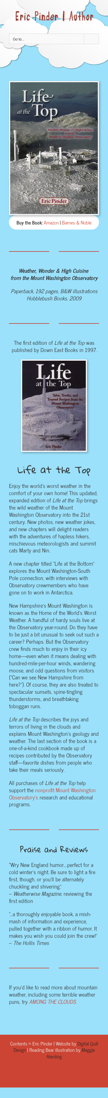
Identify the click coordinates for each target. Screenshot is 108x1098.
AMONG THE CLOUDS (52, 1001)
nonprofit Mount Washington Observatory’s (52, 793)
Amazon (51, 222)
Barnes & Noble (77, 222)
